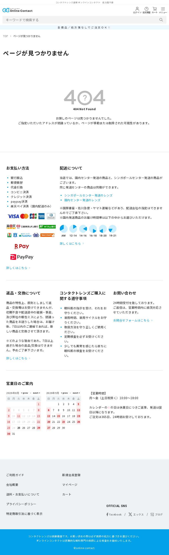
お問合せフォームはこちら (131, 320)
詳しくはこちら (16, 268)
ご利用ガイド (15, 475)
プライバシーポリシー (21, 504)
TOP (5, 36)
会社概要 (12, 485)
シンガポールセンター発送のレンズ (88, 195)
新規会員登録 (71, 475)
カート (66, 494)
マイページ (69, 485)
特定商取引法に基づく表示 (24, 514)
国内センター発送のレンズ (82, 200)
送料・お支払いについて (23, 494)
